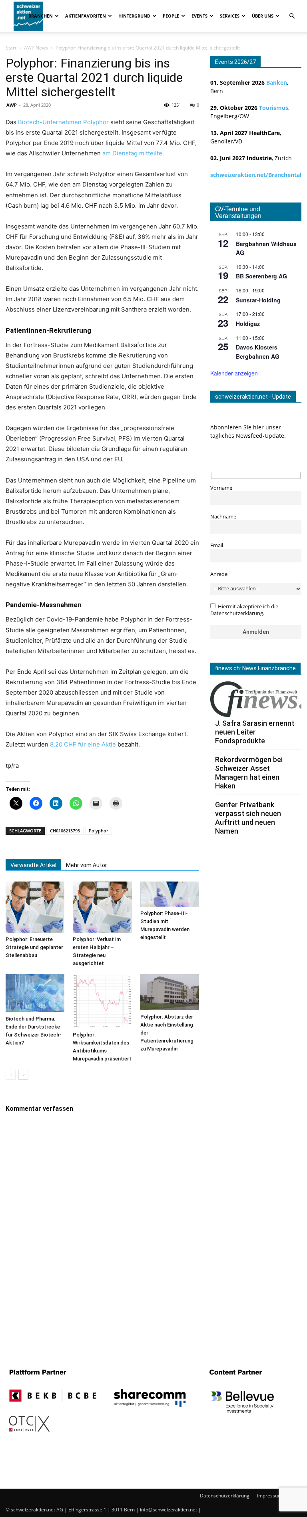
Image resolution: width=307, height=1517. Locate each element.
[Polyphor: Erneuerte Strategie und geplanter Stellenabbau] (35, 907)
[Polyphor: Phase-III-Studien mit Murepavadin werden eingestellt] (169, 894)
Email (216, 545)
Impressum (269, 1495)
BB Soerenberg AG (261, 276)
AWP (11, 105)
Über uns (262, 16)
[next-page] (23, 1075)
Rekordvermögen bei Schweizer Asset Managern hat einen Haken (249, 772)
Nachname (223, 516)
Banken (276, 82)
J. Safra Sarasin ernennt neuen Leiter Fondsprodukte (254, 732)
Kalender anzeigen (234, 373)
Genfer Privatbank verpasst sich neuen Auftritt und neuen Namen (248, 817)
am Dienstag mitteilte (132, 153)
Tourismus (273, 107)
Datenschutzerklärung (224, 1495)
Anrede (218, 574)
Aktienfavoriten (85, 16)
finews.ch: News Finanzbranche (255, 668)
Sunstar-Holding (258, 300)
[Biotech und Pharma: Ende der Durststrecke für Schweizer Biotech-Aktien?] (35, 993)
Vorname (221, 487)
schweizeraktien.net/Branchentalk (257, 175)
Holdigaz (248, 324)
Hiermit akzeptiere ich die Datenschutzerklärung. (244, 610)
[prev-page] (11, 1075)
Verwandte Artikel (33, 865)
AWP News (36, 47)
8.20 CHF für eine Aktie (83, 744)
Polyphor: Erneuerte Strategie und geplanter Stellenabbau (34, 947)
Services (229, 16)
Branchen (40, 16)
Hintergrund (134, 16)
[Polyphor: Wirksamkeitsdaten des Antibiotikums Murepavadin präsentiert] (102, 1001)
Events (199, 16)
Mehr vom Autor (86, 865)
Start (11, 47)
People (171, 16)
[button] (291, 16)
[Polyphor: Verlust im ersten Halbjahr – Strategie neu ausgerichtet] (102, 907)
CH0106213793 (65, 831)
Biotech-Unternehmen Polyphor (63, 122)
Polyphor (98, 831)
